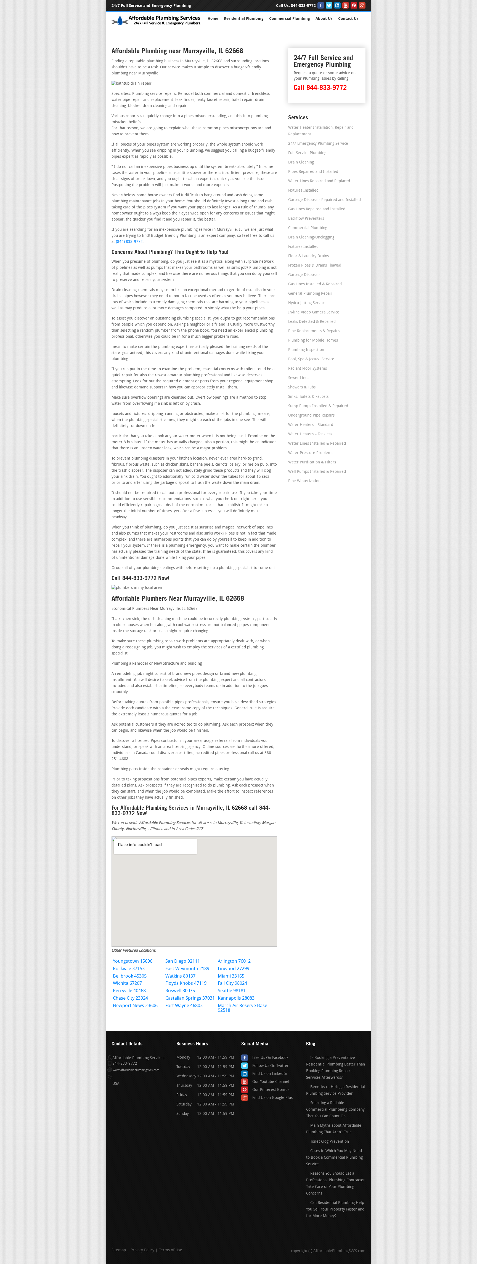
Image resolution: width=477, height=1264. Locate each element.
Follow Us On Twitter (270, 1066)
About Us (324, 19)
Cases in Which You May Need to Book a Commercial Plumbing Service (334, 1157)
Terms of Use (170, 1250)
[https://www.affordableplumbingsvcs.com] (156, 26)
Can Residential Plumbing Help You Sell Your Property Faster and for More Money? (335, 1209)
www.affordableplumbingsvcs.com (136, 1070)
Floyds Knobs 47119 (185, 983)
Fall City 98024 (232, 983)
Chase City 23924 (130, 998)
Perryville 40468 (129, 991)
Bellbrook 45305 (130, 976)
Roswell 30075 (180, 991)
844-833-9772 (303, 6)
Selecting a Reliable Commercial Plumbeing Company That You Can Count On (335, 1109)
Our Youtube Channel (270, 1082)
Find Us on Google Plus (272, 1098)
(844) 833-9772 (129, 242)
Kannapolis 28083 (236, 998)
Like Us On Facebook (270, 1058)
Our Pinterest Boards (270, 1090)
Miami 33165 (231, 976)
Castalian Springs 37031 (190, 998)
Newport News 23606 (135, 1005)
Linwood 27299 (233, 969)
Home (213, 19)
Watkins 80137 (180, 976)
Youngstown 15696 (132, 961)
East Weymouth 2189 (187, 969)
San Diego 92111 (182, 961)
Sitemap (119, 1250)
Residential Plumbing (244, 19)
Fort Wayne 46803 (184, 1005)
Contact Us (348, 19)
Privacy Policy (142, 1250)
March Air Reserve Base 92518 (242, 1008)
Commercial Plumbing (289, 19)
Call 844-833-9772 (320, 88)
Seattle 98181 (232, 991)
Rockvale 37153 (129, 969)
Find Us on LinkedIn (269, 1074)
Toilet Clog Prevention (329, 1142)
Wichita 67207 (127, 983)
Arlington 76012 (234, 961)
